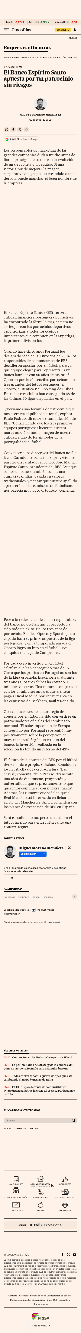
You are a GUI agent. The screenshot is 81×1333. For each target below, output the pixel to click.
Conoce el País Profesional (40, 1225)
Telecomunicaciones (25, 57)
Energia (43, 57)
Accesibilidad (39, 1300)
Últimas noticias (16, 1050)
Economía (23, 896)
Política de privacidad (20, 1300)
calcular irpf (16, 1184)
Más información (12, 913)
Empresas (9, 896)
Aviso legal (23, 1296)
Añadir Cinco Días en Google (24, 139)
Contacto (12, 1296)
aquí (57, 922)
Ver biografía (28, 854)
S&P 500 (34, 22)
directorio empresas (65, 1197)
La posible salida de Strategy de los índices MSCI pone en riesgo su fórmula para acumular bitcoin (39, 1066)
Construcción (58, 57)
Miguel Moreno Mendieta (40, 114)
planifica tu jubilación (16, 1197)
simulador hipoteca (40, 1184)
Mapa (49, 1300)
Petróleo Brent (61, 22)
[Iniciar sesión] (74, 30)
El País (72, 38)
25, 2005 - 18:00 (40, 120)
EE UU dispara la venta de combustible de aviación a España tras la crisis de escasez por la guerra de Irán (39, 1090)
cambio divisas (40, 1197)
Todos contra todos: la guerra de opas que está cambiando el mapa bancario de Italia (38, 1077)
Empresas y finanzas (27, 47)
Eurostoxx (20, 1128)
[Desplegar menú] (6, 30)
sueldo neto (65, 1184)
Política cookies (38, 1296)
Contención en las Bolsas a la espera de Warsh (42, 1057)
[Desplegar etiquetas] (74, 896)
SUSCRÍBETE (63, 30)
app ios (40, 1210)
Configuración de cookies (59, 1296)
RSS (55, 1300)
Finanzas (48, 896)
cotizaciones (16, 1210)
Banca (7, 57)
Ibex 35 (9, 22)
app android (65, 1210)
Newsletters (64, 1300)
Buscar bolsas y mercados (22, 1110)
